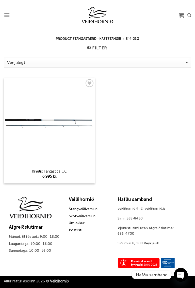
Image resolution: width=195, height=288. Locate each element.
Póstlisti (75, 230)
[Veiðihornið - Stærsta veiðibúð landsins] (97, 15)
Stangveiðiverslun (83, 209)
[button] (7, 15)
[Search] (189, 15)
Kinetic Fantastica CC (49, 171)
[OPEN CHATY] (181, 275)
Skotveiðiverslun (82, 216)
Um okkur (77, 223)
